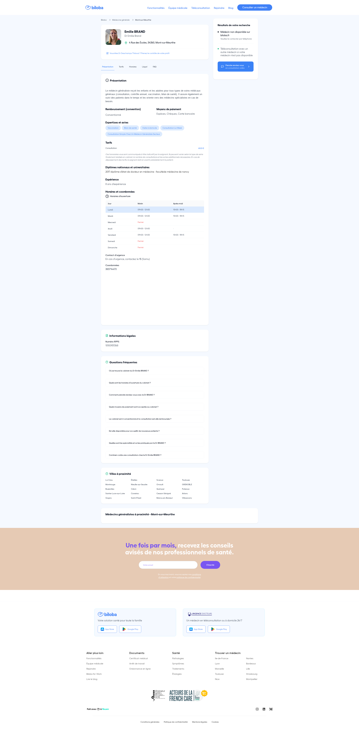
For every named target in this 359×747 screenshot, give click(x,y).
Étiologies (177, 673)
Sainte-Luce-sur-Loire (115, 493)
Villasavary (187, 498)
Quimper (160, 489)
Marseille (219, 668)
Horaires (132, 66)
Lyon (217, 663)
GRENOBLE (187, 484)
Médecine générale (121, 20)
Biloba (104, 20)
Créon (133, 489)
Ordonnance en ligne (140, 668)
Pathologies (178, 658)
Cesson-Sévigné (164, 493)
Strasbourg (251, 673)
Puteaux (185, 489)
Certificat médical (138, 658)
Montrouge (110, 484)
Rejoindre (91, 668)
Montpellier (251, 679)
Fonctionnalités (93, 658)
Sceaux (160, 480)
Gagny (108, 498)
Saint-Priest (136, 498)
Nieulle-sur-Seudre (139, 484)
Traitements (178, 668)
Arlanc (185, 493)
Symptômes (178, 663)
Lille (248, 668)
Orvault (160, 484)
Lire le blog (91, 679)
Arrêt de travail (136, 663)
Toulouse (186, 480)
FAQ (154, 66)
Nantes (249, 658)
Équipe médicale (94, 663)
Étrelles (134, 480)
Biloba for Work (94, 673)
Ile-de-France (221, 658)
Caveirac (135, 493)
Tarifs (121, 66)
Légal (144, 66)
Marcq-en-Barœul (164, 498)
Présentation (107, 66)
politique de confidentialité (188, 577)
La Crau (109, 480)
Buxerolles (109, 489)
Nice (217, 679)
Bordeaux (251, 663)
